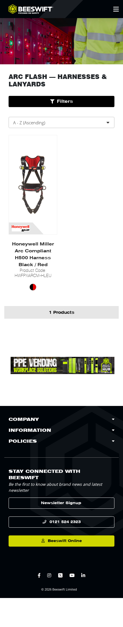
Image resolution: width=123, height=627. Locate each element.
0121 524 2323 (65, 522)
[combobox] (61, 122)
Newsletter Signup (61, 503)
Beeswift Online (65, 541)
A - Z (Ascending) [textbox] (29, 122)
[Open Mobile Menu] (116, 9)
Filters (65, 101)
